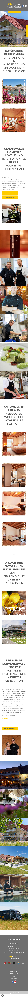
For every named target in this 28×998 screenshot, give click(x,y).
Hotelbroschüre (10, 728)
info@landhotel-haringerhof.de (18, 0)
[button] (2, 995)
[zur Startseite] (14, 8)
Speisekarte (10, 197)
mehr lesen (5, 718)
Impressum (14, 973)
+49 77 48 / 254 (8, 0)
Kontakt (14, 979)
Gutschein (11, 12)
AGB (14, 976)
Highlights (9, 193)
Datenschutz (14, 971)
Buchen (18, 12)
